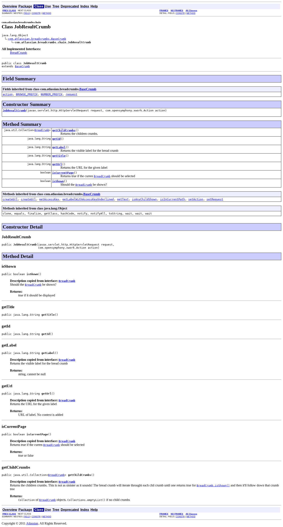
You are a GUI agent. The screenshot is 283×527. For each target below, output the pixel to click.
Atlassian (32, 523)
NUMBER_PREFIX (51, 94)
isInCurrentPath (172, 199)
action (8, 94)
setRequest (215, 199)
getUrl (57, 164)
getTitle (58, 155)
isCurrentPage (63, 172)
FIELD (27, 13)
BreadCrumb (18, 52)
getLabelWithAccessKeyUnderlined (88, 199)
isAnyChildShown (144, 199)
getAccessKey (49, 199)
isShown (58, 181)
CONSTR (36, 13)
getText (123, 199)
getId (56, 138)
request (71, 94)
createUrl (10, 199)
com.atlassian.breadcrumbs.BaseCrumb (37, 38)
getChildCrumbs (63, 130)
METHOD (46, 13)
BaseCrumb (22, 66)
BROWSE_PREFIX (26, 94)
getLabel (58, 147)
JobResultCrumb (14, 110)
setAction (195, 199)
